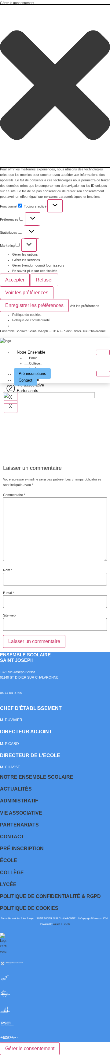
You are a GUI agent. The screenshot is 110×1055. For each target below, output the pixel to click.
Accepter (14, 279)
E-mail (8, 593)
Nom (7, 570)
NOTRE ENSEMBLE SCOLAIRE (36, 777)
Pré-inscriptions (32, 373)
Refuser (44, 279)
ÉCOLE (8, 860)
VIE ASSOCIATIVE (21, 813)
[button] (55, 85)
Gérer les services (26, 260)
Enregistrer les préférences (34, 305)
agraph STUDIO (61, 924)
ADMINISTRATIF (19, 800)
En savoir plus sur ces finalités (34, 271)
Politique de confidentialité (31, 320)
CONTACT (12, 836)
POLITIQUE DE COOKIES (29, 908)
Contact (25, 380)
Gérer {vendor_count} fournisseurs (38, 265)
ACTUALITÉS (16, 788)
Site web (9, 615)
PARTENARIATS (19, 824)
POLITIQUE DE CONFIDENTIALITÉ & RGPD (50, 896)
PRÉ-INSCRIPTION (22, 848)
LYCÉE (8, 884)
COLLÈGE (12, 872)
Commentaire (14, 495)
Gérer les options (25, 254)
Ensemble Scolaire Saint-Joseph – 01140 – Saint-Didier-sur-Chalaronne (53, 331)
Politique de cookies (27, 314)
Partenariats (27, 390)
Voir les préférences (26, 292)
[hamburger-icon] (103, 352)
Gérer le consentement (29, 1048)
